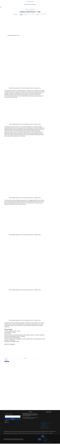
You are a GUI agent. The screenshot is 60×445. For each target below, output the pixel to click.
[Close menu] (42, 436)
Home (27, 9)
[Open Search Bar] (26, 7)
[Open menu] (39, 439)
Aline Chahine (21, 14)
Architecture (31, 9)
